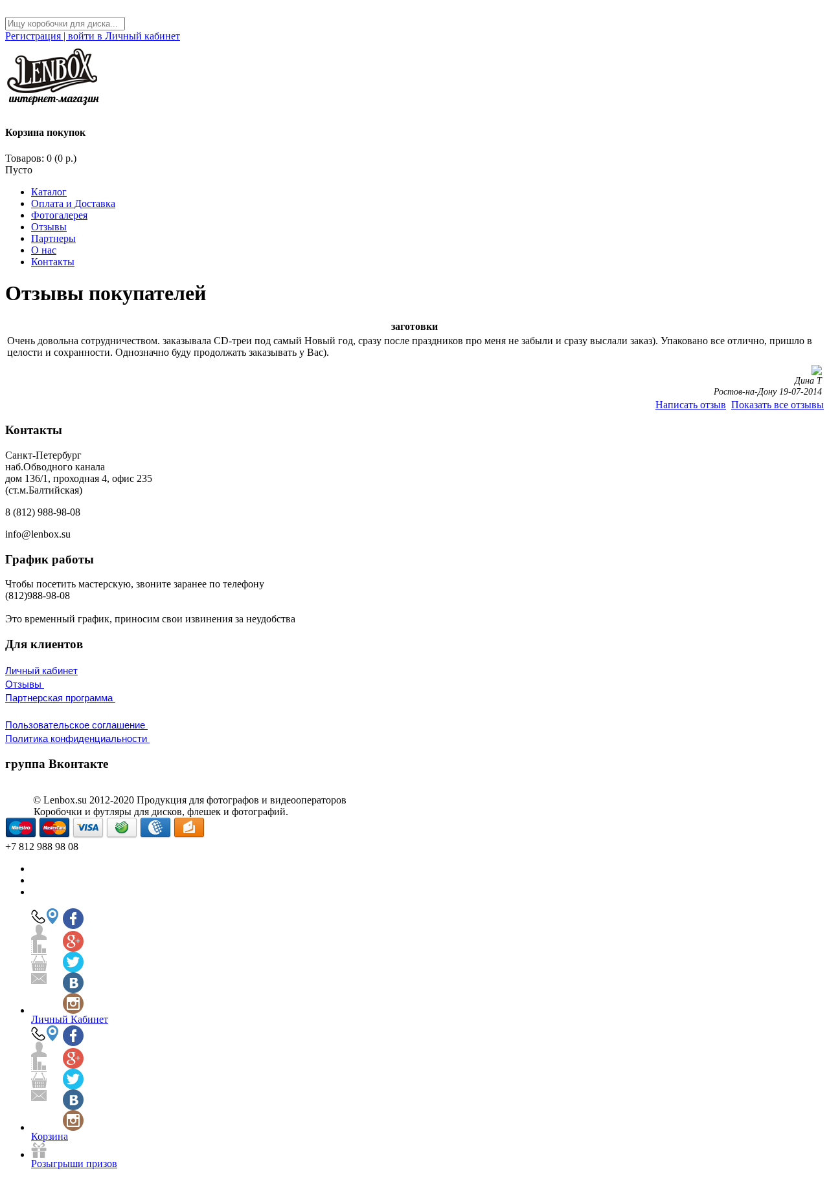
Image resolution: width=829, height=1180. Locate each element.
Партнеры (53, 238)
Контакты (52, 261)
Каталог (49, 191)
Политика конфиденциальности (77, 738)
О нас (43, 250)
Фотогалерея (59, 215)
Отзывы (49, 226)
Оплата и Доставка (73, 203)
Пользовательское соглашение (76, 724)
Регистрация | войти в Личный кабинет (92, 35)
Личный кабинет (41, 670)
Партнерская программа (60, 697)
